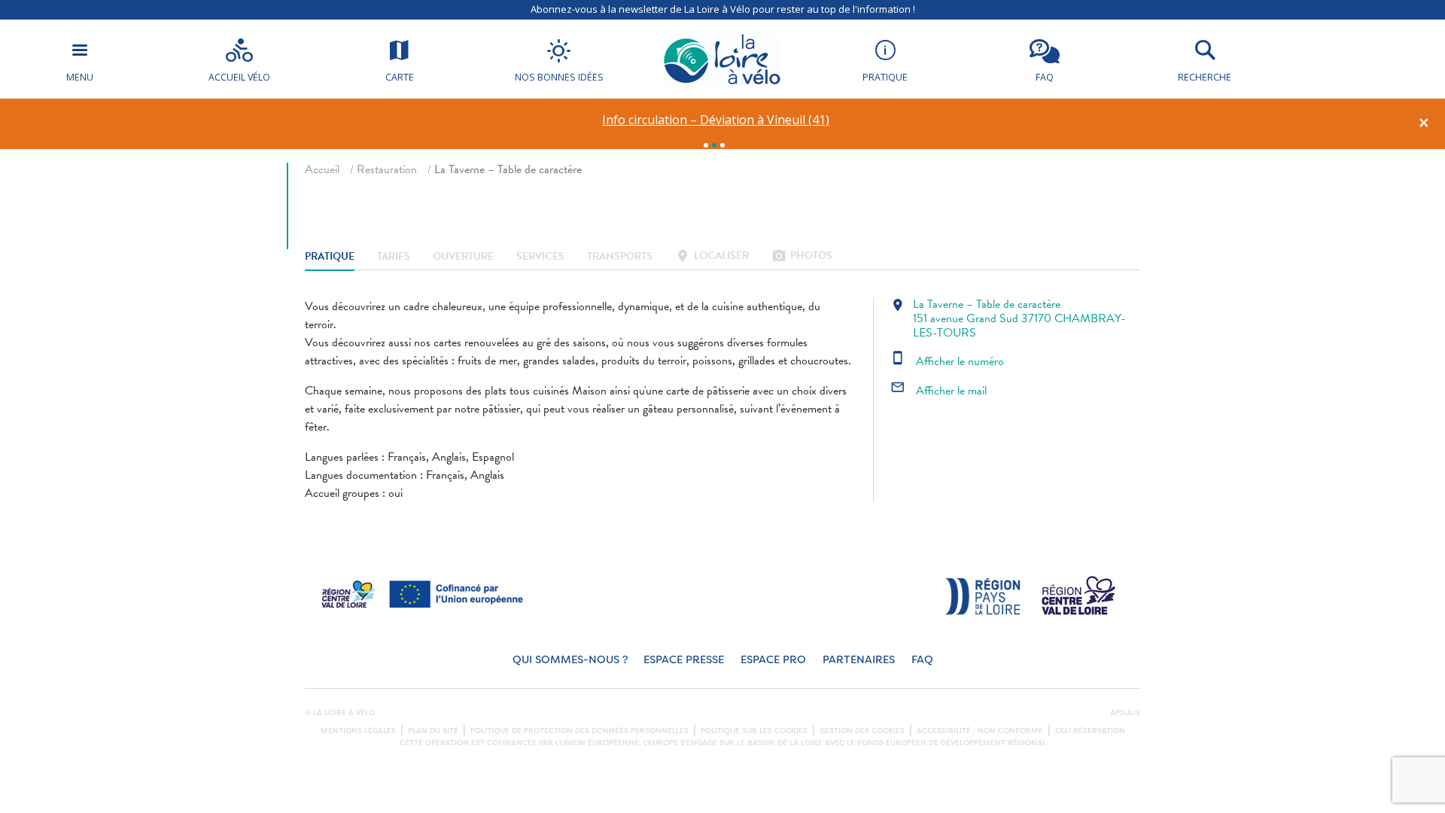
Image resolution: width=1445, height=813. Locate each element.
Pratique (329, 257)
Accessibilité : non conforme (980, 730)
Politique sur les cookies (754, 730)
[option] (716, 120)
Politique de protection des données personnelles (579, 730)
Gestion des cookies (862, 730)
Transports (620, 257)
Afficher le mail (938, 391)
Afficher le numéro (947, 361)
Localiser (712, 257)
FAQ (922, 659)
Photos (801, 257)
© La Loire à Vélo (340, 712)
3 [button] (722, 145)
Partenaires (859, 659)
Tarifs (393, 257)
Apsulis (1125, 712)
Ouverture (463, 257)
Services (540, 257)
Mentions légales (358, 730)
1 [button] (706, 145)
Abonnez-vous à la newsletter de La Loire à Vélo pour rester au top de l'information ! (723, 9)
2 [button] (714, 145)
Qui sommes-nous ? (570, 659)
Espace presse (683, 659)
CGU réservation (1090, 730)
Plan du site (433, 730)
